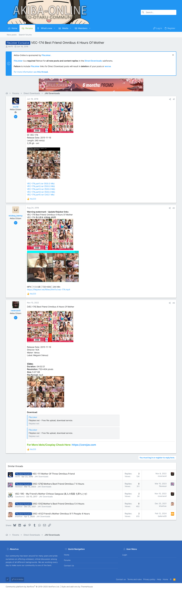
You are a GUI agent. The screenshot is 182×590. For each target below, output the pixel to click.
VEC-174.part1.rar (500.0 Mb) (41, 183)
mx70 (10, 46)
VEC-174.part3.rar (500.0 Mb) (41, 189)
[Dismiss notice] (172, 55)
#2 (174, 208)
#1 (174, 99)
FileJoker (33, 417)
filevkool (18, 486)
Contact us (69, 565)
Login (124, 555)
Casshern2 (20, 496)
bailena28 (162, 516)
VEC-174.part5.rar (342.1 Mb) (40, 194)
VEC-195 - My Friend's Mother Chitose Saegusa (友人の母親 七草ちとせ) (51, 493)
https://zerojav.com (84, 444)
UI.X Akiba (18, 579)
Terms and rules (134, 579)
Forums (67, 560)
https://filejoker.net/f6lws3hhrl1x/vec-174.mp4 (48, 289)
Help (159, 579)
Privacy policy (149, 579)
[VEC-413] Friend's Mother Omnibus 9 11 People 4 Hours (61, 513)
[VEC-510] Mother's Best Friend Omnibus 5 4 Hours (58, 503)
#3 (174, 303)
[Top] (170, 579)
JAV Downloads (41, 476)
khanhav (18, 506)
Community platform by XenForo (33, 586)
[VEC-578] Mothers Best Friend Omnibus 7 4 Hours (58, 483)
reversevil (162, 476)
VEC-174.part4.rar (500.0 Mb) (41, 192)
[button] (54, 28)
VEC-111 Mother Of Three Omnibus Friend (53, 473)
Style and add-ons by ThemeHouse (77, 586)
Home (66, 555)
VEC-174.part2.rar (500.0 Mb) (41, 186)
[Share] (170, 99)
